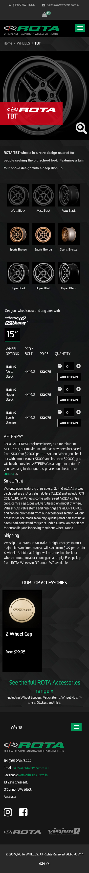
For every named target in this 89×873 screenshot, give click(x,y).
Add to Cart (69, 377)
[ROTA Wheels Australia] (31, 29)
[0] (44, 15)
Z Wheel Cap (19, 634)
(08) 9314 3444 (23, 5)
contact (9, 473)
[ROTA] (31, 109)
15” (12, 334)
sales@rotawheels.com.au (63, 5)
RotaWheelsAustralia (33, 775)
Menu (16, 727)
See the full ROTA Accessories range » (44, 686)
